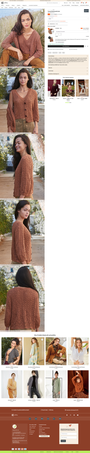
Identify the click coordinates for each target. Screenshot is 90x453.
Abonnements (32, 431)
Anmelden (63, 440)
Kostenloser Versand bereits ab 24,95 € (73, 0)
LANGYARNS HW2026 (84, 5)
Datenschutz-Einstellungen (58, 451)
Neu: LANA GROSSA (66, 5)
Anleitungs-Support (43, 434)
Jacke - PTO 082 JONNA (82, 98)
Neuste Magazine (74, 5)
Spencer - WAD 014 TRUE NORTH (68, 99)
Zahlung (40, 431)
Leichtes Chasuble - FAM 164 (34, 400)
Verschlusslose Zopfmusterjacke (56, 367)
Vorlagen (31, 434)
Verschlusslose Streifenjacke (34, 367)
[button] (87, 88)
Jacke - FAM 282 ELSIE (78, 400)
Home (2, 7)
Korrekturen (31, 432)
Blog (73, 2)
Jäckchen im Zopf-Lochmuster (12, 367)
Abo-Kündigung (42, 432)
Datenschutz (49, 451)
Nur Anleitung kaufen (60, 42)
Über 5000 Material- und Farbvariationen (16, 0)
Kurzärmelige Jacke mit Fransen (78, 367)
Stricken (6, 7)
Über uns (65, 2)
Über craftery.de (32, 426)
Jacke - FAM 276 (56, 400)
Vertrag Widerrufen (44, 436)
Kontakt (77, 2)
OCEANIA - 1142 (58, 28)
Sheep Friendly (32, 427)
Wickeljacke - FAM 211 (54, 98)
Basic (19, 7)
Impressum (42, 451)
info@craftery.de (15, 430)
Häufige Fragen (42, 429)
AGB (72, 451)
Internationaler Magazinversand (45, 0)
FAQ (70, 2)
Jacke (15, 7)
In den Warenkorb (65, 46)
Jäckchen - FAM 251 (12, 400)
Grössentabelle (63, 21)
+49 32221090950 (17, 432)
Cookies (67, 451)
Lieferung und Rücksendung (44, 427)
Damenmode (11, 7)
